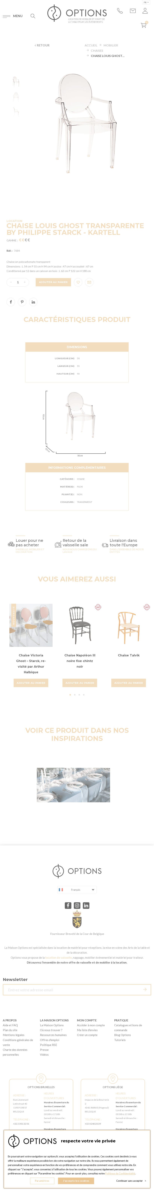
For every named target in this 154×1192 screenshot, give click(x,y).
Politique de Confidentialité (120, 1173)
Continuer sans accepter (131, 1180)
